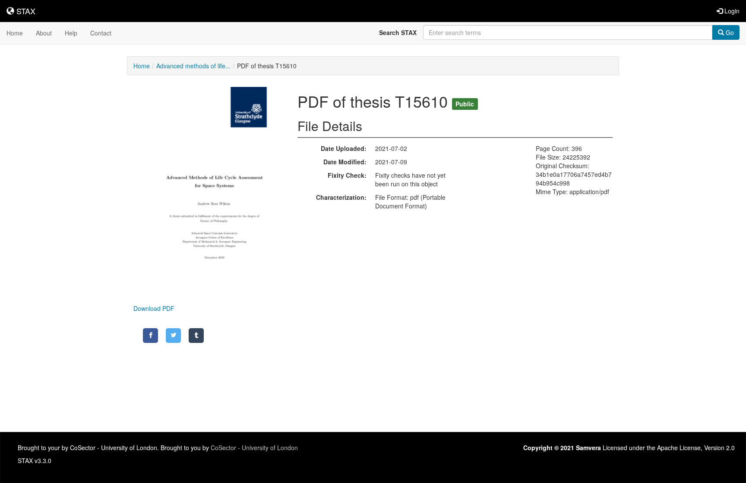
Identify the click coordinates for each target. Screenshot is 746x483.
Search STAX (398, 32)
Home (14, 33)
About (44, 33)
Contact (100, 33)
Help (71, 33)
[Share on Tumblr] (196, 335)
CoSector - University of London (254, 447)
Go (729, 32)
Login (731, 10)
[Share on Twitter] (173, 335)
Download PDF (153, 308)
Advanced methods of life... (193, 65)
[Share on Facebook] (150, 335)
